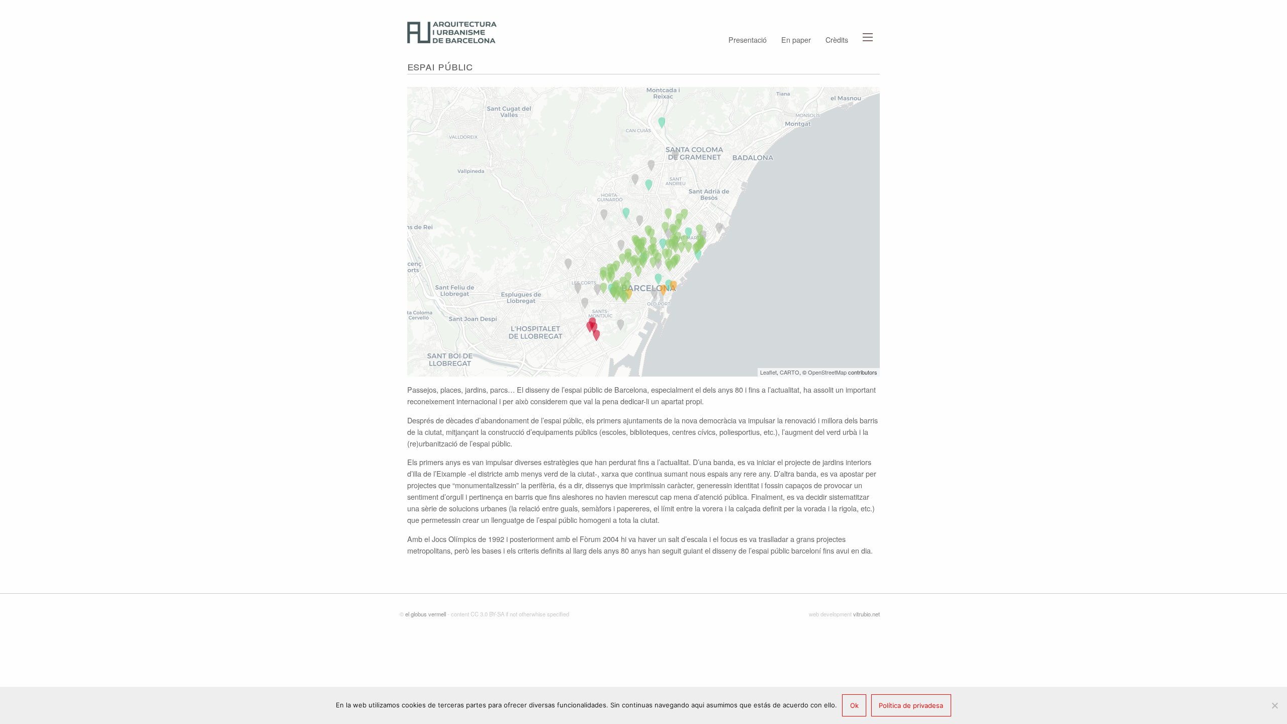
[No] (1274, 705)
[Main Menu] (868, 37)
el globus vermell (425, 614)
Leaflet (768, 372)
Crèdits (836, 38)
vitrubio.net (866, 614)
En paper (796, 38)
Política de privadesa (911, 705)
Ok (854, 705)
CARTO (789, 372)
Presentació (747, 38)
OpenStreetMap (827, 372)
